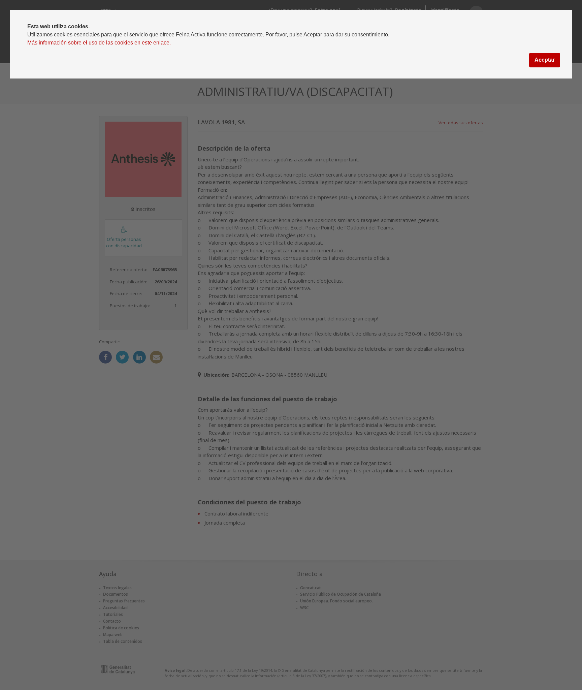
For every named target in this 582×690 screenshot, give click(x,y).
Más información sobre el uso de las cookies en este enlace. (99, 42)
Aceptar (545, 60)
